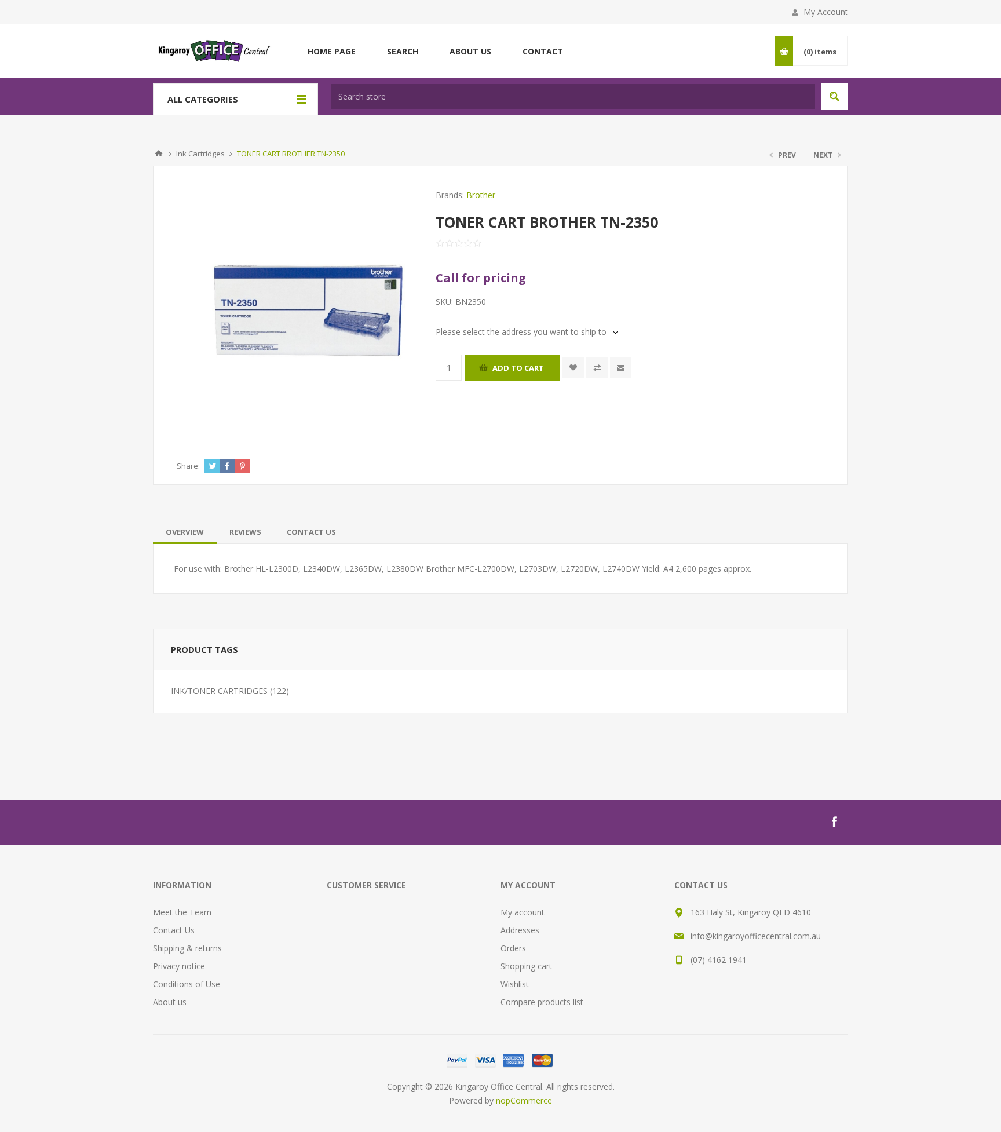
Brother (480, 194)
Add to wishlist (573, 367)
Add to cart (518, 368)
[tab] (185, 532)
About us (170, 1001)
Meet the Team (182, 912)
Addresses (519, 930)
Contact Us (311, 532)
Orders (513, 948)
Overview (185, 532)
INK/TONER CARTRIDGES (219, 690)
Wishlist (514, 983)
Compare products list (541, 1001)
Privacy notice (179, 966)
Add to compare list (597, 367)
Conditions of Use (186, 983)
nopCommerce (524, 1100)
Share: (188, 466)
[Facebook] (834, 822)
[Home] (159, 153)
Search (834, 96)
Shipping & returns (187, 948)
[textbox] (573, 96)
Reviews (245, 532)
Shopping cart (526, 966)
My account (522, 912)
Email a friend (620, 367)
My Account (825, 11)
